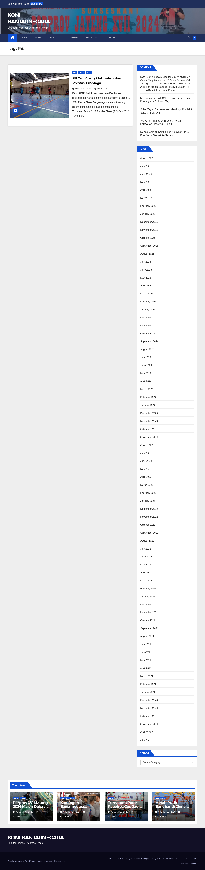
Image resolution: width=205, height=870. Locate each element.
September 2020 (149, 724)
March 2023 (146, 485)
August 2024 (147, 349)
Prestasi (92, 37)
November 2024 (149, 325)
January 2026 (147, 214)
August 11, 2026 (167, 812)
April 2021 (146, 668)
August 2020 (147, 732)
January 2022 (147, 596)
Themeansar (59, 861)
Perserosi (160, 798)
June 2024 (146, 365)
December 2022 (149, 509)
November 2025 (149, 230)
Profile (55, 37)
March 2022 (146, 580)
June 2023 (146, 461)
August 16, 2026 (120, 812)
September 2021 (149, 628)
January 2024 (147, 405)
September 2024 (149, 341)
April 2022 (146, 572)
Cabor (73, 37)
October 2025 (147, 238)
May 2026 (145, 182)
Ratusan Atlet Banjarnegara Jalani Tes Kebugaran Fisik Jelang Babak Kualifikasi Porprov (165, 86)
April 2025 (146, 285)
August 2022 (147, 540)
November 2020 (149, 708)
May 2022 (145, 564)
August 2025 (147, 254)
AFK (74, 72)
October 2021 (147, 620)
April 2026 (146, 190)
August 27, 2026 (72, 812)
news (89, 72)
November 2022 (149, 517)
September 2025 (149, 246)
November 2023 (149, 421)
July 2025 (145, 261)
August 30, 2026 (25, 812)
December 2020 (149, 700)
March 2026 (146, 198)
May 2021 (145, 660)
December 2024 (149, 317)
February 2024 (148, 397)
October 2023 (147, 429)
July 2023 (145, 453)
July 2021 (145, 644)
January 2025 (147, 309)
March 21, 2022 (83, 89)
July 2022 (145, 548)
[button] (189, 37)
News (38, 37)
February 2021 (148, 684)
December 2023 (149, 413)
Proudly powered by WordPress (21, 861)
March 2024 (146, 389)
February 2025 (148, 301)
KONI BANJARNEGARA (36, 837)
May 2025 (145, 277)
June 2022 (146, 556)
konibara (102, 89)
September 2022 (149, 532)
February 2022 (148, 588)
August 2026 (147, 158)
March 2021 (146, 676)
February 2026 (148, 206)
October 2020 (147, 716)
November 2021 (149, 612)
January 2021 (147, 692)
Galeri (111, 37)
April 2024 (146, 381)
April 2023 (146, 477)
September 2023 (149, 437)
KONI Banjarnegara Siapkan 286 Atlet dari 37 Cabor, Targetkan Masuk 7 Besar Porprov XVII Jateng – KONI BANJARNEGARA (165, 80)
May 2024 (145, 373)
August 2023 (147, 445)
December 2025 (149, 222)
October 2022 (147, 525)
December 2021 (149, 604)
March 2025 (146, 293)
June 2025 (146, 269)
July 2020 (145, 740)
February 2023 (148, 493)
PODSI (23, 798)
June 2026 (146, 174)
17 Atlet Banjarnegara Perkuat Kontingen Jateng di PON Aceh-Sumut (144, 858)
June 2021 (146, 652)
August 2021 (147, 636)
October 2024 (147, 333)
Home (24, 37)
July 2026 (145, 166)
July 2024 (145, 357)
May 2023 (145, 469)
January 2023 (147, 501)
